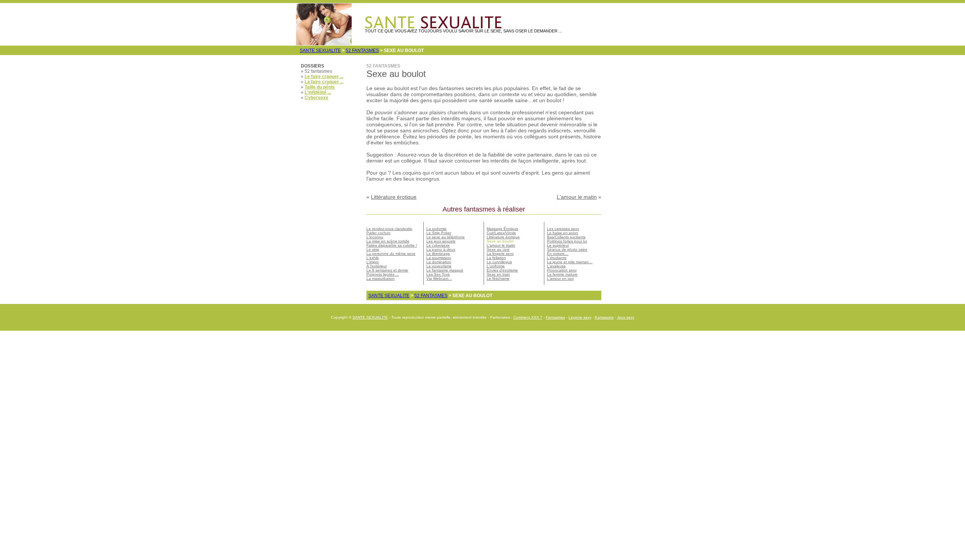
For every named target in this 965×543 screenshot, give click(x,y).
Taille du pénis (320, 87)
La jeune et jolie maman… (570, 262)
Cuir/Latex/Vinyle (501, 233)
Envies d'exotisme (502, 270)
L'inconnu (374, 237)
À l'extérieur (376, 266)
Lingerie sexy (579, 317)
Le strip (372, 249)
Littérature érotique (394, 197)
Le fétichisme (498, 278)
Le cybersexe (438, 245)
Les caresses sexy (563, 229)
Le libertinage (438, 254)
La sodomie (436, 229)
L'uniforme (496, 266)
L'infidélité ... (318, 92)
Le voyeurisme (439, 266)
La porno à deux (440, 249)
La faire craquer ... (324, 81)
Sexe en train (498, 274)
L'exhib (372, 258)
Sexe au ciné (498, 249)
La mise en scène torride (387, 241)
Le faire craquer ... (324, 76)
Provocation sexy (562, 270)
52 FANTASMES (362, 50)
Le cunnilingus (499, 262)
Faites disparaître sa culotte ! (391, 245)
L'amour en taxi (560, 278)
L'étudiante (557, 258)
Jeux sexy (625, 317)
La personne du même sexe (390, 254)
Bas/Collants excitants (566, 237)
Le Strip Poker (438, 233)
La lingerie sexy (500, 254)
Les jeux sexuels (440, 241)
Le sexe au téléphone (445, 237)
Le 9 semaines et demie (387, 270)
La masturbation (380, 278)
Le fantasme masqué (444, 270)
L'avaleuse (556, 266)
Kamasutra (604, 317)
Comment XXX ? (527, 317)
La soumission (438, 258)
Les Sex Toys (438, 274)
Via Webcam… (439, 278)
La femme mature (562, 274)
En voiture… (557, 254)
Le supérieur (558, 245)
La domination (438, 262)
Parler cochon (378, 233)
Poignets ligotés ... (382, 274)
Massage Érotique (502, 229)
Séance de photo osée (567, 249)
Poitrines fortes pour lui (567, 241)
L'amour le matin (577, 197)
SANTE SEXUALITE (320, 50)
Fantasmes (555, 317)
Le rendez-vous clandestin (389, 229)
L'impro (372, 262)
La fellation (496, 258)
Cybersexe (316, 97)
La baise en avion (562, 233)
